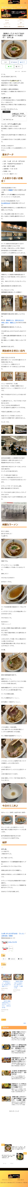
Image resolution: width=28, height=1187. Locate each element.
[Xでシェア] (5, 703)
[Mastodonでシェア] (11, 703)
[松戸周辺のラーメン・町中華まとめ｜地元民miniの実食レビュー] (6, 977)
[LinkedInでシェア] (17, 712)
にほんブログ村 (12, 942)
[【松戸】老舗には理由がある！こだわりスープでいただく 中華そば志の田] (6, 997)
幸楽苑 (10, 190)
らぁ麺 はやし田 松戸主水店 (9, 933)
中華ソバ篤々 (5, 322)
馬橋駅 (10, 935)
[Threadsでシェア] (11, 708)
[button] (18, 66)
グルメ (4, 1019)
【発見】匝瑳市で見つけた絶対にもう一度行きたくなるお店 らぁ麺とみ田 (18, 984)
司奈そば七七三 (19, 320)
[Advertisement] (14, 1126)
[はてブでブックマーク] (23, 708)
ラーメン (21, 933)
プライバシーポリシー (7, 1179)
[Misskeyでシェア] (23, 703)
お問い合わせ (20, 1179)
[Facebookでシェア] (5, 708)
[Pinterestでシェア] (11, 712)
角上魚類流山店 (5, 203)
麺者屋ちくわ (10, 320)
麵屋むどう (13, 322)
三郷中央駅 (4, 935)
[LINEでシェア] (5, 712)
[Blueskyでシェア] (17, 703)
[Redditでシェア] (17, 708)
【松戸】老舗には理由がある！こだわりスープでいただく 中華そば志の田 (6, 1004)
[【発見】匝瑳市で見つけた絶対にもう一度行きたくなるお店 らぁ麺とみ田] (18, 977)
